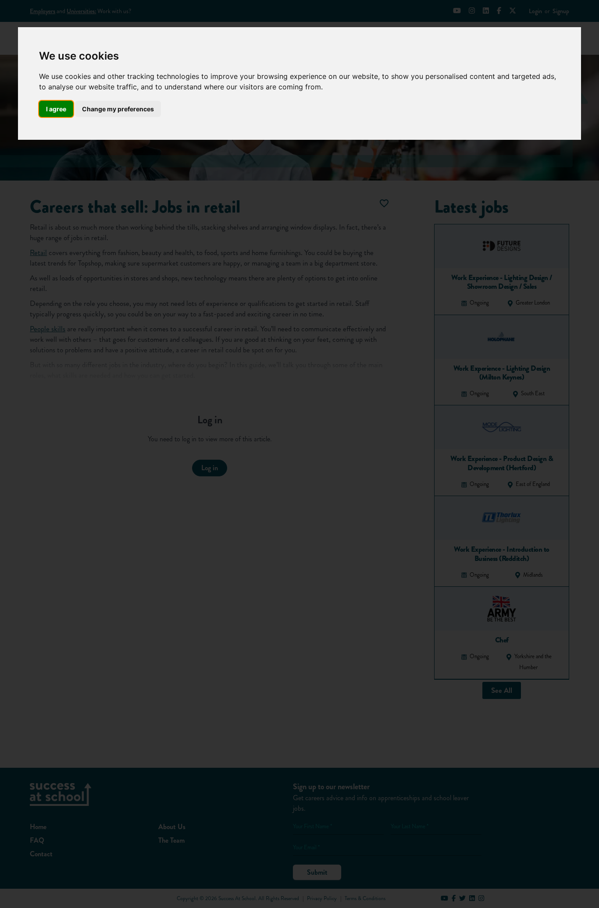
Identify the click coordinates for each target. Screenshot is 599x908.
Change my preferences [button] (118, 109)
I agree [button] (56, 109)
